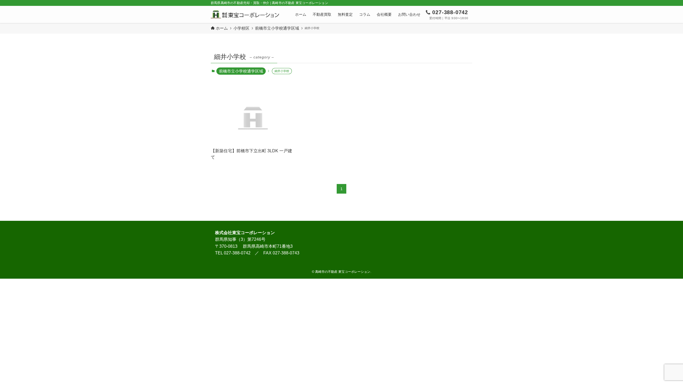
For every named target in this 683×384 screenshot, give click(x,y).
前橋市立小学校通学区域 (241, 71)
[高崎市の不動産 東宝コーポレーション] (245, 14)
